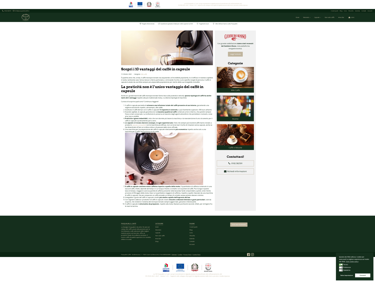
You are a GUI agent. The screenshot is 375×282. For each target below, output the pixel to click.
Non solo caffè (329, 17)
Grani (297, 17)
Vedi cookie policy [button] (352, 261)
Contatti (363, 11)
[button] (235, 163)
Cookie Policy (196, 254)
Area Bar (341, 17)
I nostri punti (334, 11)
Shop (156, 241)
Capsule (317, 17)
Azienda (357, 11)
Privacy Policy (187, 254)
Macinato (306, 17)
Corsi (345, 11)
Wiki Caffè (235, 90)
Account (370, 11)
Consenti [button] (363, 275)
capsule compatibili (139, 125)
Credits (180, 254)
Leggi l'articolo (235, 54)
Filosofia (350, 11)
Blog (341, 11)
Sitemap (174, 254)
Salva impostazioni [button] (346, 275)
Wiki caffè (144, 74)
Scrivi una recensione (239, 225)
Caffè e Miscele (235, 147)
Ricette (235, 119)
